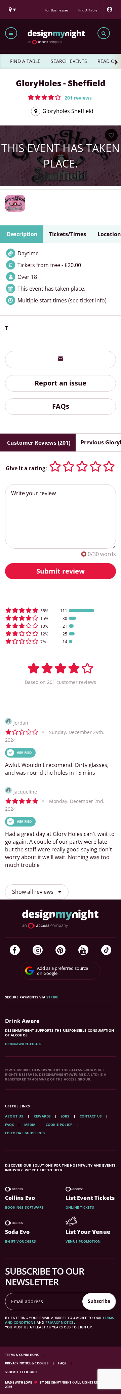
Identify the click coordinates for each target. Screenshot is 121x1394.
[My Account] (111, 9)
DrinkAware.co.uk (23, 1043)
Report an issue (60, 383)
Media (29, 1124)
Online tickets (80, 1207)
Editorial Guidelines (25, 1133)
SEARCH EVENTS (69, 61)
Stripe (52, 997)
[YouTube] (83, 950)
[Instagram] (38, 950)
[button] (60, 97)
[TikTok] (106, 950)
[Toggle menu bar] (11, 33)
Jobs (65, 1116)
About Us (14, 1116)
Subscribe (99, 1301)
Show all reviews (33, 891)
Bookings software (24, 1207)
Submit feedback (21, 1372)
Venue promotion (83, 1241)
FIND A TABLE (25, 61)
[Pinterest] (60, 950)
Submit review (60, 571)
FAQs (60, 406)
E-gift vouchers (20, 1241)
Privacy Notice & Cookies (27, 1363)
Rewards (42, 1116)
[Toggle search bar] (103, 33)
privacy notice (59, 1322)
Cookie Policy (59, 1124)
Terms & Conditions (22, 1355)
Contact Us (91, 1116)
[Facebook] (15, 950)
